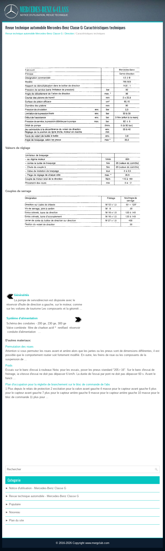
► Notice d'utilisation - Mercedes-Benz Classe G (35, 488)
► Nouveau (12, 512)
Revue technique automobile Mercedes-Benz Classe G (34, 33)
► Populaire (13, 504)
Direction (69, 33)
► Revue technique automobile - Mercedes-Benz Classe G (42, 496)
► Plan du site (14, 520)
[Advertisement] (82, 53)
